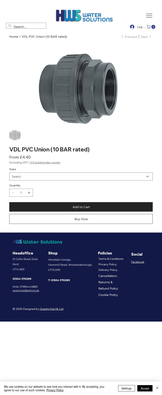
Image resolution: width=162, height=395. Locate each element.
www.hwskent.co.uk (26, 290)
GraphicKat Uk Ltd (51, 309)
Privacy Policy (107, 264)
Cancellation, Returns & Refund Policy (108, 282)
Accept (145, 388)
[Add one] (29, 193)
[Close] (157, 388)
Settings (127, 388)
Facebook (137, 262)
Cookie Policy (108, 295)
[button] (151, 27)
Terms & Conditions (110, 259)
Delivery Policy (108, 270)
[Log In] (131, 26)
